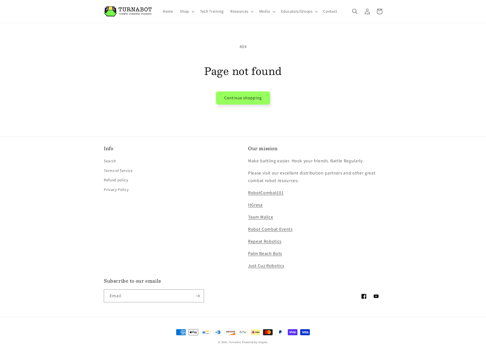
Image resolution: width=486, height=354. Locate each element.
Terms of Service (118, 170)
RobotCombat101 (266, 192)
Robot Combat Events (270, 229)
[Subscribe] (198, 296)
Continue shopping (243, 98)
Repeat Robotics (264, 241)
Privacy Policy (116, 189)
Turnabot (235, 342)
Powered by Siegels (255, 342)
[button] (187, 11)
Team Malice (260, 217)
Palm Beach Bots (265, 253)
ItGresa (255, 205)
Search (110, 160)
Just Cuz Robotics (266, 265)
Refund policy (116, 179)
